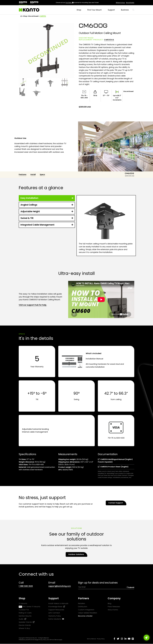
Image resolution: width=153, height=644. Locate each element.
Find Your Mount (94, 10)
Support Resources (56, 610)
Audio (22, 619)
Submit (131, 587)
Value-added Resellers (87, 613)
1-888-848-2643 (26, 586)
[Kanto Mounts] (29, 10)
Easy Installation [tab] (29, 198)
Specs (42, 174)
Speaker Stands (26, 622)
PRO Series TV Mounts (31, 606)
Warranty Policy (54, 616)
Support (111, 10)
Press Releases (114, 606)
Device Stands (25, 625)
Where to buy (120, 2)
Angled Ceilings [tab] (29, 204)
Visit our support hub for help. (33, 305)
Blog (109, 603)
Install (33, 174)
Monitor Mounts (25, 616)
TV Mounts (23, 603)
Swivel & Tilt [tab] (27, 218)
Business (125, 10)
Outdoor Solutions (76, 554)
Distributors (82, 606)
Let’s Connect (54, 613)
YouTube (69, 3)
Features (22, 174)
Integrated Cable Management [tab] (37, 224)
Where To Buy (24, 628)
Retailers (81, 603)
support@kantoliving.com (59, 586)
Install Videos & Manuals (58, 603)
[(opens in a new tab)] (34, 2)
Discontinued (33, 16)
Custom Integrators (86, 610)
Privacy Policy (43, 639)
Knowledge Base (56, 606)
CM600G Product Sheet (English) (114, 467)
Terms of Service (54, 639)
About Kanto (130, 2)
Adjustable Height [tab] (30, 211)
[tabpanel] (106, 225)
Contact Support (115, 503)
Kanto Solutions (56, 619)
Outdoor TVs (24, 610)
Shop (79, 10)
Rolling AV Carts (25, 613)
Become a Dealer (85, 616)
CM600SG (109, 40)
